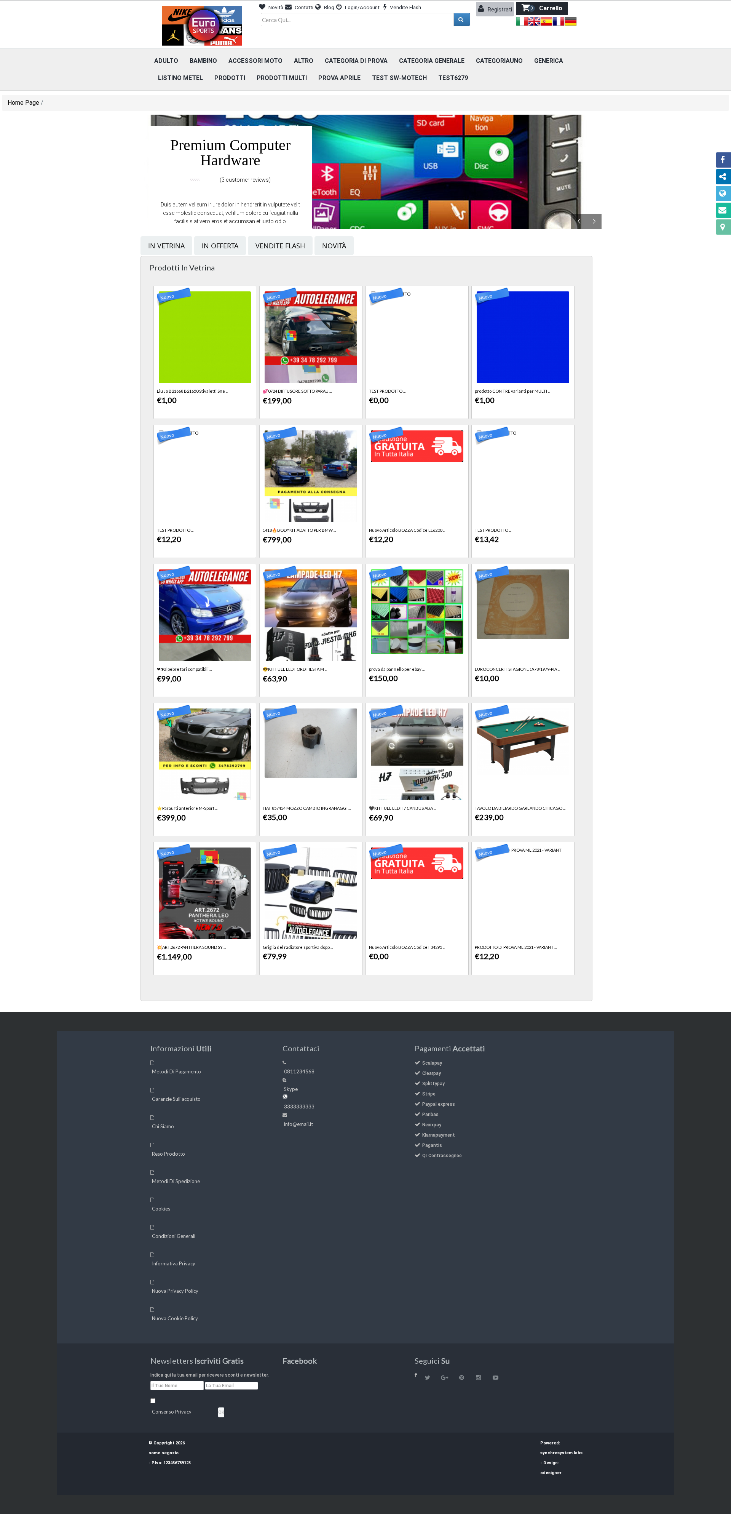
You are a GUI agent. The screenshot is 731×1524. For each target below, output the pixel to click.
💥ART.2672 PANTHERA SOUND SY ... (191, 947)
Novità (334, 245)
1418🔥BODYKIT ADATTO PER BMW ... (299, 530)
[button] (542, 8)
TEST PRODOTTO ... (387, 391)
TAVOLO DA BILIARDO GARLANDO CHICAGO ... (520, 808)
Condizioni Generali (173, 1236)
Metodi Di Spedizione (176, 1181)
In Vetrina (166, 245)
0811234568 (299, 1071)
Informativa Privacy (173, 1263)
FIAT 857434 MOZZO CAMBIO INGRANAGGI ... (307, 808)
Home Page (23, 102)
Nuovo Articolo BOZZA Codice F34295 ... (407, 947)
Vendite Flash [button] (405, 7)
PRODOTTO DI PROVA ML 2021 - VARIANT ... (516, 947)
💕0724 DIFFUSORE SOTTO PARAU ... (297, 391)
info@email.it (298, 1124)
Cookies (161, 1209)
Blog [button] (328, 7)
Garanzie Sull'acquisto (176, 1099)
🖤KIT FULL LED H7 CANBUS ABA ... (402, 808)
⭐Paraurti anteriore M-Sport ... (187, 808)
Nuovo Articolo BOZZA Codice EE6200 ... (407, 530)
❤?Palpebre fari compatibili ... (184, 669)
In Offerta (220, 245)
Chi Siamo (163, 1126)
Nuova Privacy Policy (175, 1291)
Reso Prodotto (168, 1154)
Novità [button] (275, 7)
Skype (291, 1089)
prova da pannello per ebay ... (397, 669)
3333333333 (299, 1106)
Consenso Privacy (172, 1412)
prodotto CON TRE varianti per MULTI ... (512, 391)
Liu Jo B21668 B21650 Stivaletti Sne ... (192, 391)
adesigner (551, 1472)
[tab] (166, 245)
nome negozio (163, 1452)
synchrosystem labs (561, 1452)
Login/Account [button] (362, 7)
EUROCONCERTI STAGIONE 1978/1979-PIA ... (517, 669)
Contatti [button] (303, 7)
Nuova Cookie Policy (175, 1318)
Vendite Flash (280, 245)
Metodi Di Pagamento (176, 1071)
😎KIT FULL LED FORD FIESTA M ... (295, 669)
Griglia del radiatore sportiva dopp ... (298, 947)
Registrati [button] (499, 9)
